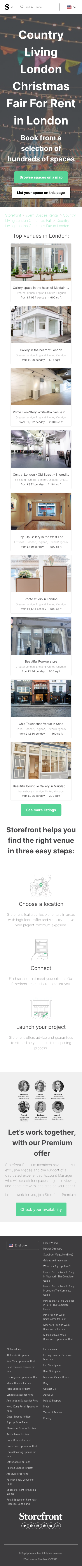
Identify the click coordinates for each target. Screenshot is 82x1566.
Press (46, 1406)
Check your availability (41, 1209)
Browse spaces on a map (41, 177)
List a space (50, 1349)
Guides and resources (55, 1260)
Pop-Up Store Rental (18, 1422)
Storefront (13, 215)
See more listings (41, 810)
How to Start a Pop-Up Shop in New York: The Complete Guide (59, 1276)
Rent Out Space (52, 1371)
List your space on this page (41, 192)
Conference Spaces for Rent (22, 1446)
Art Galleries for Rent (18, 1434)
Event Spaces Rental (42, 215)
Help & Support (52, 1400)
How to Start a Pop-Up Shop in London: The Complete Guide (59, 1290)
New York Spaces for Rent (21, 1361)
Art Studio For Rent (17, 1473)
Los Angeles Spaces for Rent (22, 1377)
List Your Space (52, 1365)
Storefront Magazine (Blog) (58, 1254)
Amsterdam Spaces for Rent (22, 1400)
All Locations (14, 1349)
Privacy (47, 1418)
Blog (45, 1383)
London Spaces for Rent (20, 1394)
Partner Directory (52, 1248)
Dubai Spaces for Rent (19, 1416)
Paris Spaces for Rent (18, 1388)
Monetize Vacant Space (56, 1377)
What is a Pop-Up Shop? (57, 1266)
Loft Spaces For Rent (18, 1461)
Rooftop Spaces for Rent (20, 1467)
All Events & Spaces (18, 1355)
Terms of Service (52, 1412)
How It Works (50, 1242)
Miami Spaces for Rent (19, 1383)
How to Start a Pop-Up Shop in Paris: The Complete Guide (59, 1304)
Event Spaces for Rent (19, 1440)
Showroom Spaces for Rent (22, 1428)
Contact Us (49, 1388)
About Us (48, 1394)
